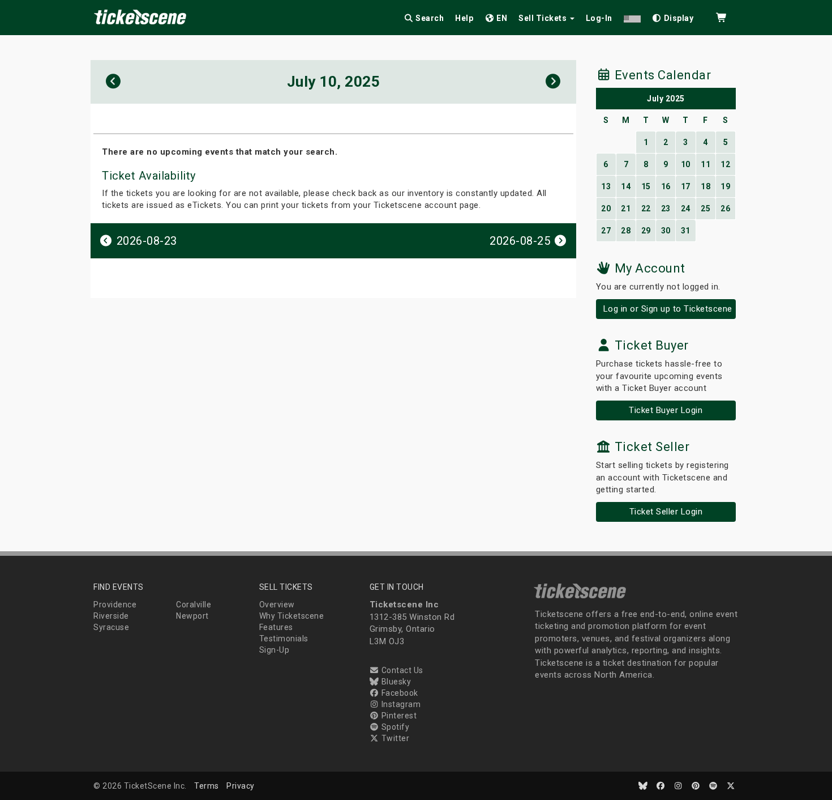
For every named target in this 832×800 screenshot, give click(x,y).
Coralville (193, 604)
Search (429, 18)
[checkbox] (673, 16)
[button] (632, 16)
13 (606, 186)
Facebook (398, 692)
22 (646, 208)
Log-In (599, 18)
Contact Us (401, 670)
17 (686, 186)
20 (606, 208)
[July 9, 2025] (113, 82)
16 (666, 186)
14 (626, 186)
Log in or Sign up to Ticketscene (667, 309)
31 (686, 230)
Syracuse (111, 627)
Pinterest (398, 715)
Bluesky (395, 681)
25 (705, 208)
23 (666, 208)
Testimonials (283, 638)
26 (725, 208)
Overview (277, 604)
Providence (114, 604)
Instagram (400, 704)
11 (705, 164)
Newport (192, 615)
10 (686, 164)
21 (626, 208)
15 (646, 186)
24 (686, 208)
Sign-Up (274, 649)
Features (276, 627)
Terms (206, 785)
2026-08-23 (145, 241)
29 (646, 230)
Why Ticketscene (291, 615)
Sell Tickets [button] (543, 18)
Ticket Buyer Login (665, 410)
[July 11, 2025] (553, 82)
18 (705, 186)
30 (666, 230)
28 (626, 230)
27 (606, 230)
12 (725, 164)
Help (464, 18)
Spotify (394, 726)
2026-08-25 (522, 241)
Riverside (111, 615)
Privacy (240, 785)
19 (725, 186)
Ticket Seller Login (666, 512)
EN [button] (501, 18)
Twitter (394, 738)
